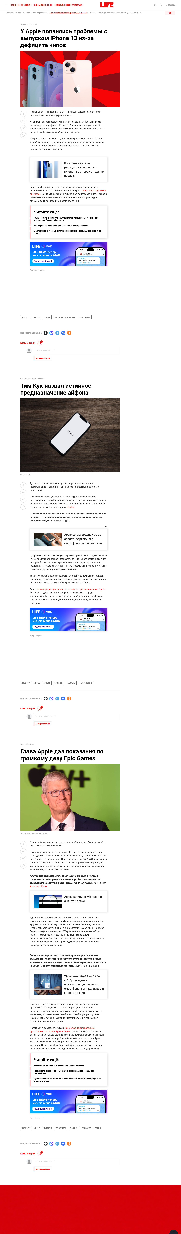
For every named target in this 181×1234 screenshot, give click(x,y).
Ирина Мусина (37, 636)
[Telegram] (57, 332)
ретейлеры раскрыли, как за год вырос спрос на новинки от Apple (71, 589)
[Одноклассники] (69, 332)
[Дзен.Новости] (45, 332)
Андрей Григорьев (38, 270)
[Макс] (51, 332)
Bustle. (70, 507)
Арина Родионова (38, 1118)
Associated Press (38, 886)
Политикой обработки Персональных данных (68, 13)
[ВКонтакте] (63, 332)
